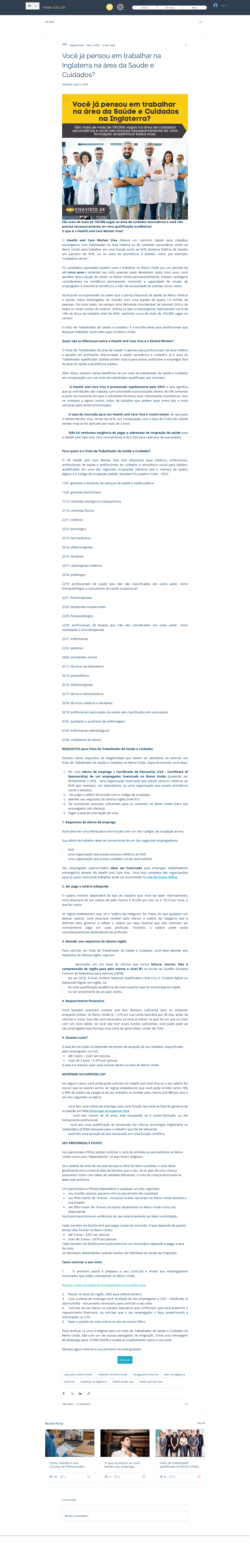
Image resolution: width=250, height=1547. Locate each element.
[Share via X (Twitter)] (72, 1393)
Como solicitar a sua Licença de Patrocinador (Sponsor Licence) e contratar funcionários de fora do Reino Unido (67, 1464)
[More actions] (186, 45)
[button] (200, 22)
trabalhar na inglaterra (94, 1381)
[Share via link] (88, 1393)
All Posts (50, 21)
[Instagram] (120, 7)
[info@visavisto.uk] (109, 7)
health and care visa (150, 1381)
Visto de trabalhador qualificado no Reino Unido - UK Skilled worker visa (179, 1464)
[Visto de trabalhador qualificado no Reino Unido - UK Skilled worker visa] (180, 1443)
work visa (69, 1381)
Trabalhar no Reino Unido (112, 1374)
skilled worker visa (123, 1381)
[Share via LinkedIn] (80, 1393)
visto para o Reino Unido (78, 1374)
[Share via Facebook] (63, 1393)
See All (201, 1423)
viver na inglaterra (174, 1374)
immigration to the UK (145, 1374)
